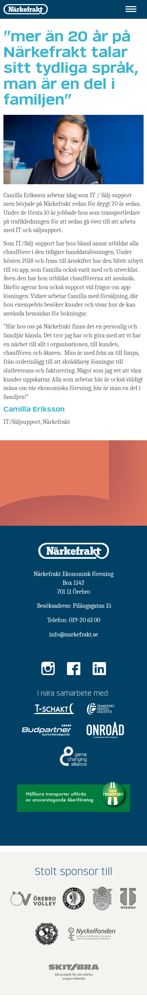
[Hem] (25, 8)
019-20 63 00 (84, 620)
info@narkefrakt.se (73, 634)
